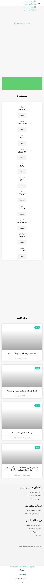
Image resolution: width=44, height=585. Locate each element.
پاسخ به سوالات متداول (33, 510)
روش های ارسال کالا (34, 495)
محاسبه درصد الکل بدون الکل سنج (22, 353)
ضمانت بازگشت (36, 532)
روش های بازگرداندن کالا (33, 513)
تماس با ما (37, 535)
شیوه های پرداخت (35, 499)
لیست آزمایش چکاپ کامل (21, 433)
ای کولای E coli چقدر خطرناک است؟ (22, 391)
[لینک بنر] (22, 301)
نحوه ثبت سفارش (35, 492)
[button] (4, 31)
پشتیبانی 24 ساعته (35, 528)
